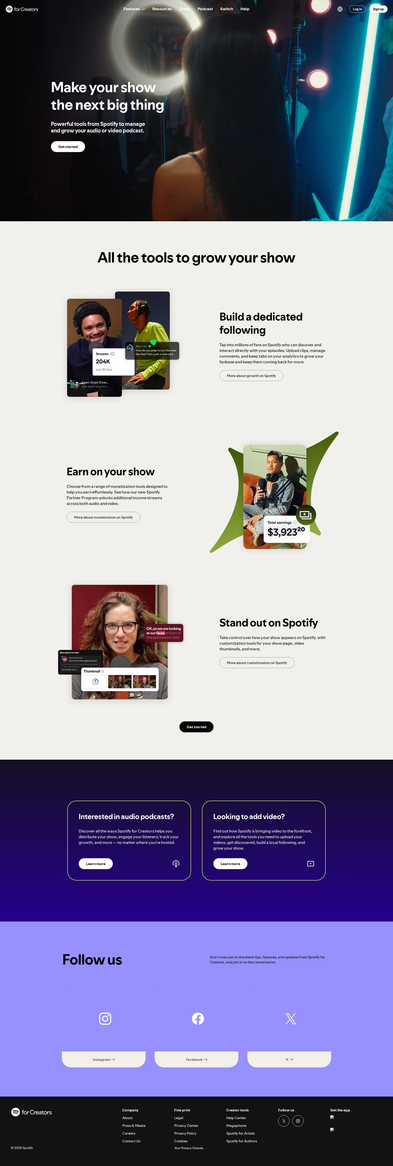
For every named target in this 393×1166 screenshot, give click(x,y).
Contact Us (131, 1140)
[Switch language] (340, 9)
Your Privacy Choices (188, 1148)
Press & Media (134, 1125)
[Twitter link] (284, 1121)
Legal (178, 1117)
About (127, 1117)
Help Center (236, 1117)
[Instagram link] (298, 1121)
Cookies (180, 1140)
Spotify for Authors (241, 1140)
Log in (357, 9)
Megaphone (236, 1125)
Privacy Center (186, 1125)
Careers (128, 1133)
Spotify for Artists (240, 1133)
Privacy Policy (185, 1133)
